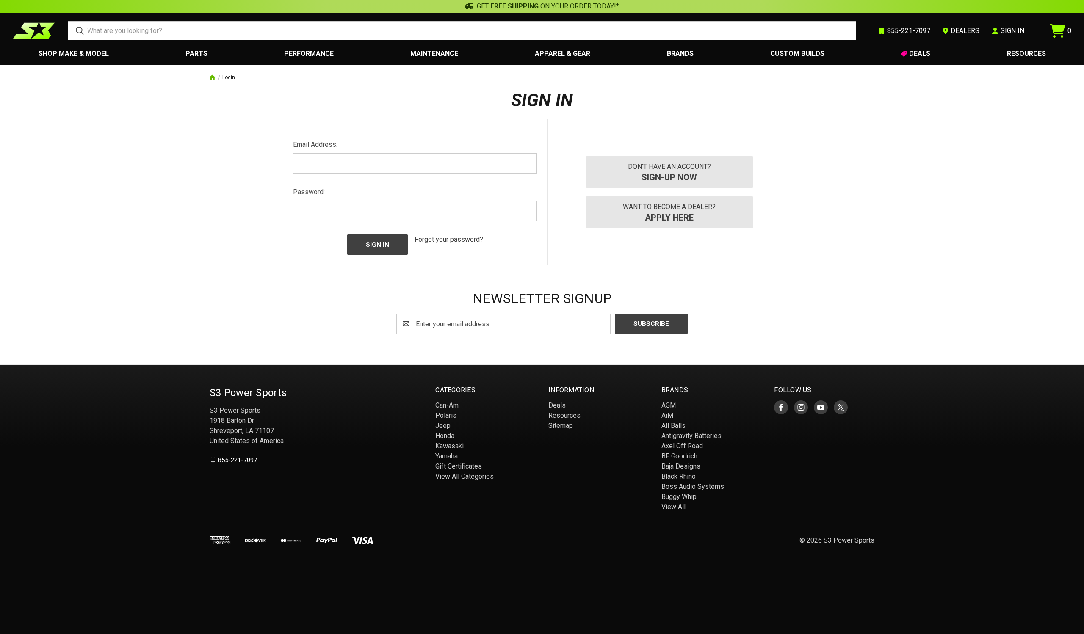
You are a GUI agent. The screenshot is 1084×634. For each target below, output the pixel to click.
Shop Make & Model (74, 54)
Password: (309, 192)
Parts (196, 54)
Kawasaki (449, 446)
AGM (668, 405)
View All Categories (464, 476)
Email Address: (315, 145)
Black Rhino (678, 476)
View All (673, 507)
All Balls (673, 426)
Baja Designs (680, 466)
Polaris (445, 415)
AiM (667, 415)
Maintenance (434, 54)
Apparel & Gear (562, 54)
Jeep (443, 426)
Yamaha (446, 456)
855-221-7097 (237, 460)
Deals (919, 54)
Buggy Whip (679, 497)
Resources (1026, 54)
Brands (680, 54)
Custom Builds (797, 54)
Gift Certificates (458, 466)
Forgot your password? (449, 239)
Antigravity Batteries (691, 436)
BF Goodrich (679, 456)
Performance (309, 54)
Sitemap (560, 426)
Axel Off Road (682, 446)
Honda (444, 436)
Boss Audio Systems (692, 486)
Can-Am (447, 405)
